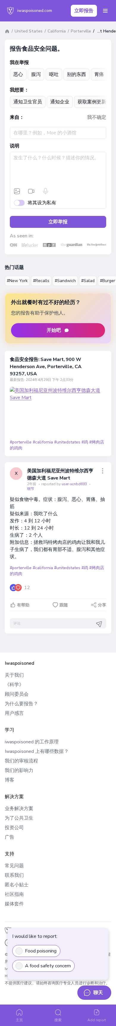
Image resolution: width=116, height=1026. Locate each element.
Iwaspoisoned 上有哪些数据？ (37, 751)
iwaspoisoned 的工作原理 (32, 742)
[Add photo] (17, 191)
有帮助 (23, 605)
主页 (19, 1020)
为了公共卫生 (19, 818)
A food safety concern (48, 966)
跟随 (63, 605)
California (57, 31)
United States (29, 31)
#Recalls (41, 281)
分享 (102, 605)
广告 (9, 837)
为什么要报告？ (21, 703)
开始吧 (54, 330)
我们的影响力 (19, 770)
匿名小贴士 (17, 885)
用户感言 (14, 713)
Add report (96, 1020)
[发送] (99, 624)
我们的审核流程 (21, 761)
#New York (17, 281)
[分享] (102, 470)
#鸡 (84, 442)
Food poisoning (41, 951)
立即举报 (58, 222)
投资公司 (14, 827)
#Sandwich (65, 281)
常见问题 (14, 865)
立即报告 (83, 10)
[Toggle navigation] (105, 11)
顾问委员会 (17, 694)
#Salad (88, 281)
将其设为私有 (42, 203)
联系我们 (14, 875)
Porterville (81, 31)
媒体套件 (14, 904)
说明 (14, 146)
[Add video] (31, 191)
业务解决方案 (19, 808)
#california (43, 442)
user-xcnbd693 (75, 484)
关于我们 (14, 675)
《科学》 (14, 684)
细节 (30, 488)
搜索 (58, 1020)
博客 (9, 780)
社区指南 (14, 894)
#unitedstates (67, 442)
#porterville (21, 442)
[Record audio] (45, 191)
